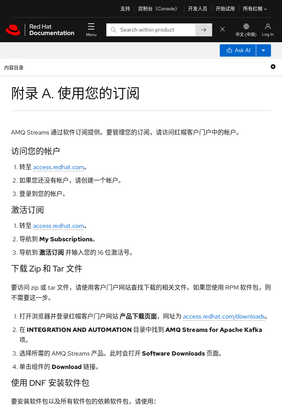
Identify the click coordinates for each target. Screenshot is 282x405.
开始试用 (225, 8)
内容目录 (13, 67)
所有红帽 (252, 8)
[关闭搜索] (222, 29)
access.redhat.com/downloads (224, 316)
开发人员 (197, 8)
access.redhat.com (58, 167)
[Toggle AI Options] (263, 50)
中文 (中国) (246, 34)
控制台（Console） (159, 8)
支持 (125, 8)
